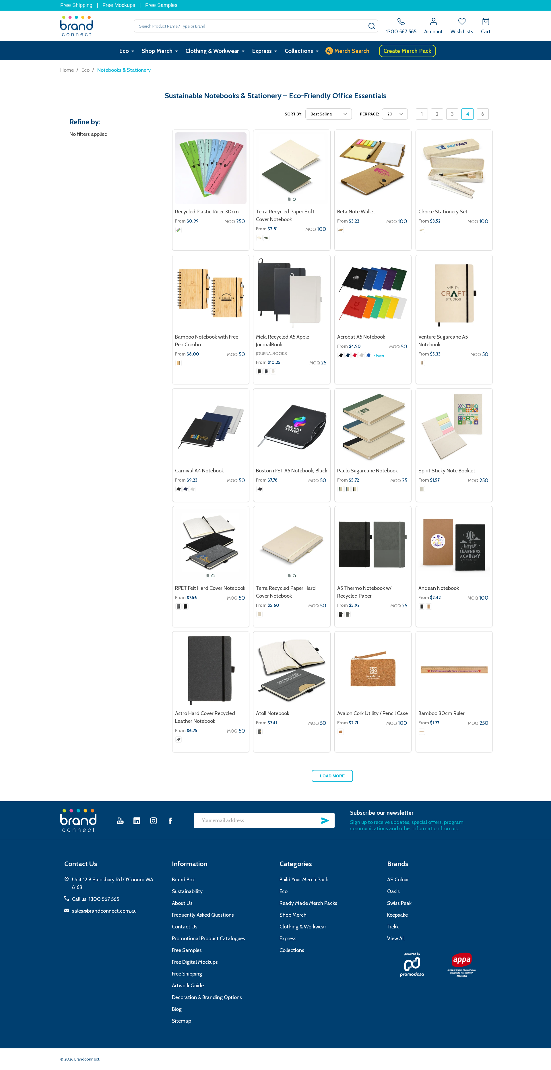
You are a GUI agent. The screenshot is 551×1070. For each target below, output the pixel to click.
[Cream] (273, 371)
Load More (332, 776)
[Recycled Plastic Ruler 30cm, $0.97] (211, 168)
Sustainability (187, 891)
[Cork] (340, 732)
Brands (397, 864)
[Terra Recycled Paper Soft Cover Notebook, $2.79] (291, 168)
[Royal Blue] (368, 355)
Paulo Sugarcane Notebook (367, 471)
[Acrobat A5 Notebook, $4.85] (373, 293)
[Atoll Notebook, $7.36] (291, 670)
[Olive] (266, 238)
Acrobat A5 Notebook (361, 337)
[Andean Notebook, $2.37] (454, 544)
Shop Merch (157, 50)
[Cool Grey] (178, 739)
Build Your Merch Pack (304, 879)
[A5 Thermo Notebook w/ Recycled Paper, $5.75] (373, 544)
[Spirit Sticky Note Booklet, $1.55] (454, 427)
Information (189, 864)
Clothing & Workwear (212, 50)
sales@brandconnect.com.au (104, 911)
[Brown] (178, 363)
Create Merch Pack (407, 50)
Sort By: (293, 114)
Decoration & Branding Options (207, 997)
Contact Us (184, 927)
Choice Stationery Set (442, 211)
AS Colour (398, 879)
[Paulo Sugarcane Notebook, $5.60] (373, 427)
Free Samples (161, 5)
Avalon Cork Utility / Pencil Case (372, 713)
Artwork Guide (188, 985)
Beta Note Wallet (356, 211)
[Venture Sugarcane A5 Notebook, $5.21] (454, 293)
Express (262, 50)
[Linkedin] (137, 820)
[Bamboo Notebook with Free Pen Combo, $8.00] (211, 293)
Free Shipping (76, 5)
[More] (132, 51)
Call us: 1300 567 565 (95, 899)
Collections (299, 50)
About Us (182, 903)
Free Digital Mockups (195, 962)
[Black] (259, 371)
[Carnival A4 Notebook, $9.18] (211, 427)
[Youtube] (120, 820)
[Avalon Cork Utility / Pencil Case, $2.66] (373, 670)
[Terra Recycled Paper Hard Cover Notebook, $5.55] (291, 544)
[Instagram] (153, 820)
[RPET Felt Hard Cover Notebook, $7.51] (211, 544)
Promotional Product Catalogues (208, 938)
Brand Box (183, 879)
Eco (124, 50)
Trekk (393, 927)
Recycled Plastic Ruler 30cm (207, 211)
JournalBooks (271, 353)
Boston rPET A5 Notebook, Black (291, 471)
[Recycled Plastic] (178, 230)
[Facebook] (170, 820)
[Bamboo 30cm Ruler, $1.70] (454, 670)
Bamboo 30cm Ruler (441, 713)
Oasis (393, 891)
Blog (177, 1009)
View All (396, 938)
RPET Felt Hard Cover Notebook (210, 588)
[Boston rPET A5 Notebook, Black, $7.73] (291, 427)
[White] (361, 355)
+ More (379, 355)
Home (67, 70)
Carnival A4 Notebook (199, 471)
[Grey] (178, 606)
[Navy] (347, 355)
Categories (296, 864)
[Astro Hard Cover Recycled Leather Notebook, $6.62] (211, 670)
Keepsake (397, 915)
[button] (412, 964)
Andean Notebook (438, 588)
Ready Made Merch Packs (308, 903)
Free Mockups (118, 5)
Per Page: (369, 114)
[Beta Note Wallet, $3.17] (373, 168)
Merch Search (348, 50)
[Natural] (259, 238)
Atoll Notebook (272, 713)
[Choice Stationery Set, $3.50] (454, 168)
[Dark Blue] (266, 371)
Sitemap (181, 1021)
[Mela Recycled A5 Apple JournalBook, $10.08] (291, 293)
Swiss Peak (399, 903)
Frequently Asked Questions (203, 915)
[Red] (354, 355)
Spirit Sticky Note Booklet (446, 471)
